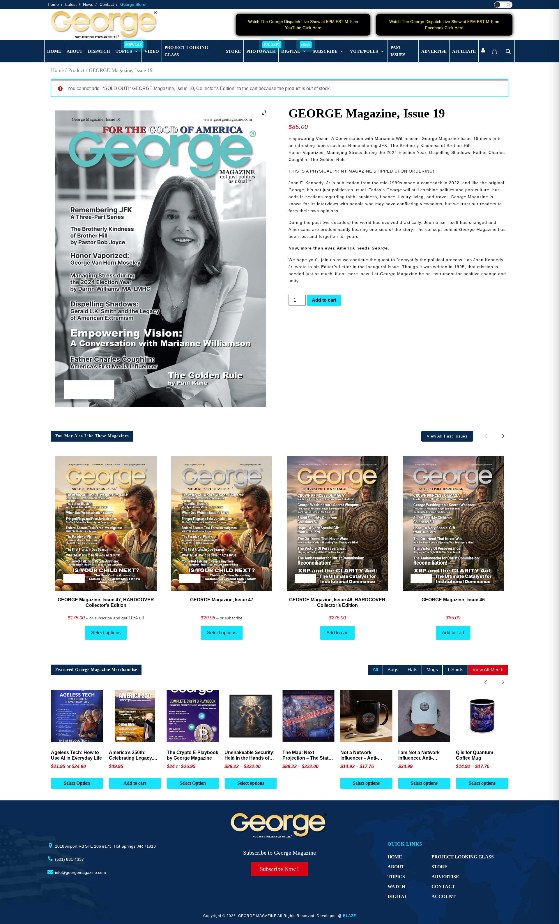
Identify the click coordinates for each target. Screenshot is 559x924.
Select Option (135, 783)
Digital (398, 896)
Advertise (445, 876)
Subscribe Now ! (279, 869)
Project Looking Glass (462, 856)
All (375, 669)
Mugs (432, 669)
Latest (71, 4)
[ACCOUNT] (483, 51)
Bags (393, 669)
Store (439, 866)
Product (76, 70)
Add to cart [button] (77, 783)
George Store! (133, 4)
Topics (396, 876)
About (396, 866)
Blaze (349, 916)
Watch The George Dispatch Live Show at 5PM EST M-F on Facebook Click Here (444, 24)
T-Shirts (455, 669)
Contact (107, 4)
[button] (503, 436)
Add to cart (324, 300)
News (88, 4)
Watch (396, 886)
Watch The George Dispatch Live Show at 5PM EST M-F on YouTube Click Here (303, 24)
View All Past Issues (447, 436)
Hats (412, 669)
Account (443, 896)
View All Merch (488, 669)
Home (53, 4)
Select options (106, 632)
